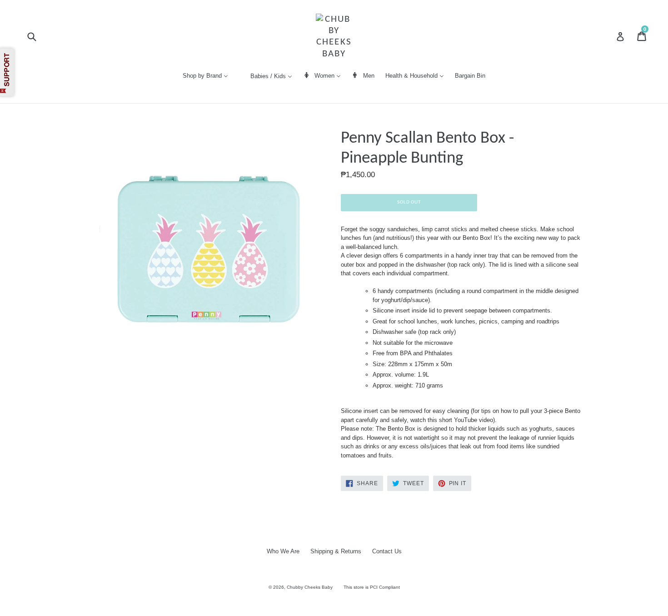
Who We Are (283, 551)
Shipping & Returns (335, 551)
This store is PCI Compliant (372, 587)
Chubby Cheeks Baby (310, 587)
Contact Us (387, 551)
